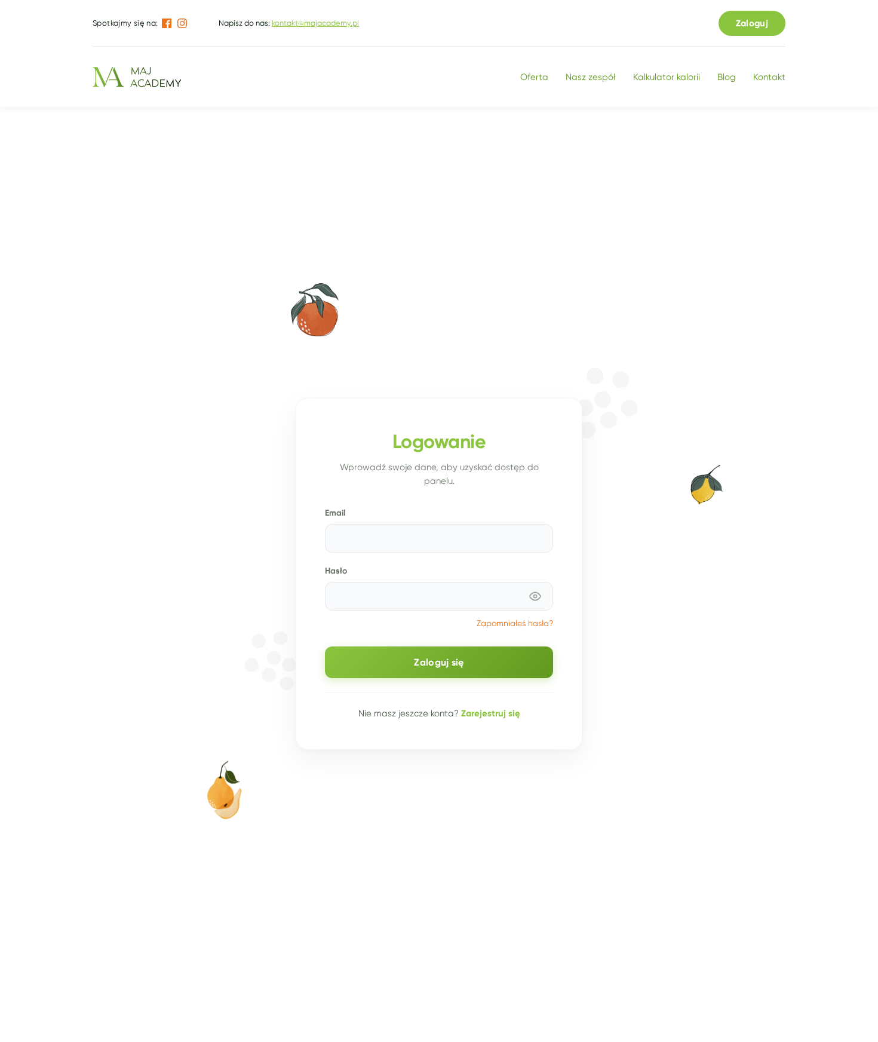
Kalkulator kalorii (666, 77)
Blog (726, 77)
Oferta (534, 77)
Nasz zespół (591, 77)
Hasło (336, 570)
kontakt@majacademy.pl (315, 23)
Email (335, 512)
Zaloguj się (438, 662)
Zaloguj (752, 23)
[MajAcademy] (137, 77)
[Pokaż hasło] (535, 596)
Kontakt (769, 77)
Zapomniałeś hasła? (515, 623)
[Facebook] (166, 23)
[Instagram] (182, 23)
